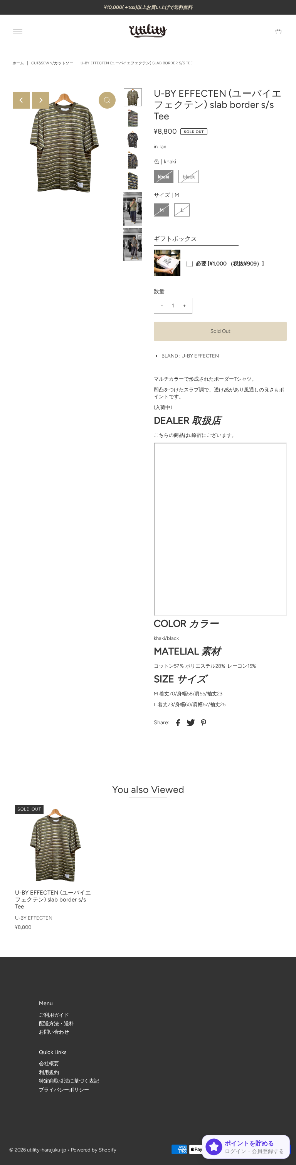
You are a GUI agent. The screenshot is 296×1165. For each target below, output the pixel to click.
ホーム (18, 62)
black (189, 177)
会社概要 (49, 1063)
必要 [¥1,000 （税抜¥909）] (230, 264)
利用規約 (49, 1072)
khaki (163, 177)
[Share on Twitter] (191, 722)
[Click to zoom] (107, 100)
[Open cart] (278, 31)
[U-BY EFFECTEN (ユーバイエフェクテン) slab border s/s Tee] (55, 845)
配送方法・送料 (56, 1023)
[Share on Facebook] (178, 722)
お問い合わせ (54, 1032)
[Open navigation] (18, 31)
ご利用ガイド (54, 1015)
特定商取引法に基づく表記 (69, 1081)
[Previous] (21, 100)
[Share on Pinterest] (203, 722)
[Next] (40, 100)
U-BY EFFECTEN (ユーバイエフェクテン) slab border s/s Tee (53, 899)
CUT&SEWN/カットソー (52, 62)
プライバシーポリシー (64, 1090)
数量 (159, 291)
